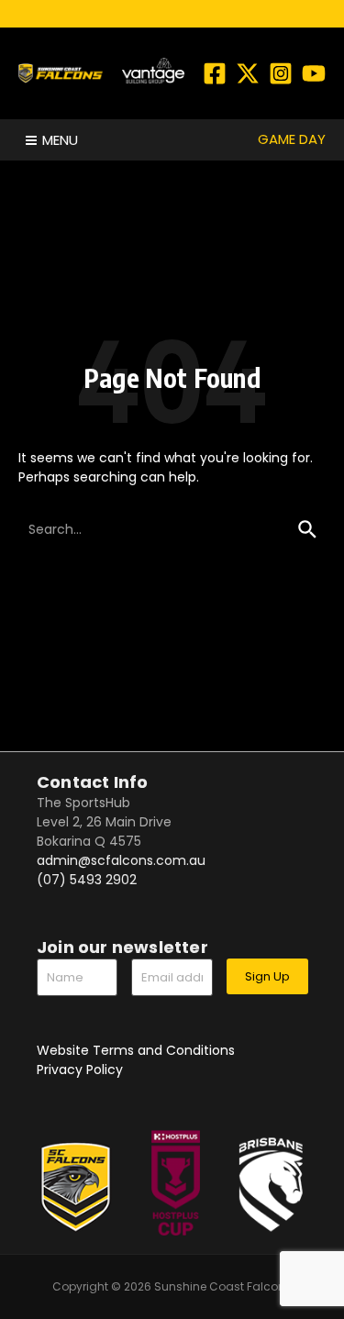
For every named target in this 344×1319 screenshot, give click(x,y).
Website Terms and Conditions (136, 1050)
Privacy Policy (80, 1069)
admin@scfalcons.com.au (121, 860)
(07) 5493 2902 (87, 879)
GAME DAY (292, 139)
